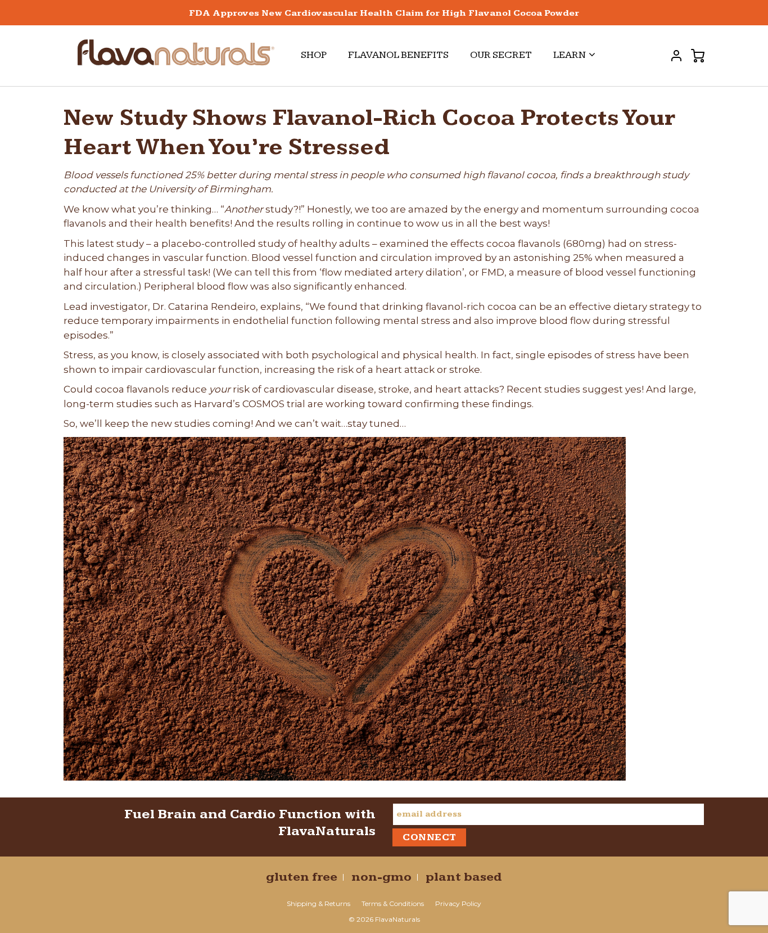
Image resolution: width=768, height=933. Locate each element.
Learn (569, 55)
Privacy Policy (458, 903)
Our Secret (501, 55)
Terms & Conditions (393, 903)
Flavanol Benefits (398, 55)
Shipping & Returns (318, 903)
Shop (314, 55)
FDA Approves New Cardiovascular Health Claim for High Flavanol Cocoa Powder (384, 13)
